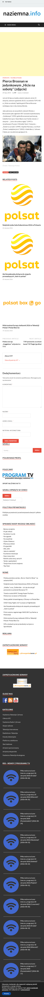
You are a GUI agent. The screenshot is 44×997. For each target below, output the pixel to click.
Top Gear (6, 566)
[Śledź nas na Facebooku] (5, 700)
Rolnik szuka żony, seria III (12, 558)
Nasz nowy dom (9, 556)
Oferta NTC (6, 78)
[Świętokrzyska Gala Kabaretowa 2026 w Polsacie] (22, 203)
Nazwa (6, 411)
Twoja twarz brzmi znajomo (13, 563)
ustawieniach (25, 990)
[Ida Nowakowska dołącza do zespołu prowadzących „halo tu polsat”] (22, 252)
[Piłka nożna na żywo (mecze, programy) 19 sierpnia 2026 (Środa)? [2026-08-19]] (11, 935)
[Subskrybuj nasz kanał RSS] (10, 700)
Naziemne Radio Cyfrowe (11, 722)
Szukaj (7, 496)
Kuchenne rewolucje (10, 554)
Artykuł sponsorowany (11, 748)
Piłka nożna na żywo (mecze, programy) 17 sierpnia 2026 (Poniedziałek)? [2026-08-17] (29, 968)
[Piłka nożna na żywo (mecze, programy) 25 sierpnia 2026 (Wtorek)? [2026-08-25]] (11, 806)
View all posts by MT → (12, 360)
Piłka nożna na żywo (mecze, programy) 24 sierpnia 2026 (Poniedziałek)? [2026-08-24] (29, 818)
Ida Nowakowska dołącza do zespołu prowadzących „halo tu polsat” (17, 275)
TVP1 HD (15, 172)
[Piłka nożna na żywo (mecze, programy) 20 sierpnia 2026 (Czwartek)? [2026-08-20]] (11, 913)
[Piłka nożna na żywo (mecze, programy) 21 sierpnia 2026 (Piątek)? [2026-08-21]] (11, 892)
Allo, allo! (6, 549)
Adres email (8, 421)
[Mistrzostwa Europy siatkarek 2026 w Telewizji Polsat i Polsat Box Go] (22, 304)
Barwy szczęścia (9, 529)
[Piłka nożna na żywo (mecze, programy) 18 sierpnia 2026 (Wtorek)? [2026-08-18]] (11, 956)
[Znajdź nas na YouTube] (15, 700)
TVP (10, 172)
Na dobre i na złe (9, 534)
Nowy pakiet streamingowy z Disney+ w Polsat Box (21, 599)
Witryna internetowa (12, 430)
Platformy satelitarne (10, 740)
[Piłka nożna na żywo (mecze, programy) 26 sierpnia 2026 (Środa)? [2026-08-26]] (11, 785)
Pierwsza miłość (9, 544)
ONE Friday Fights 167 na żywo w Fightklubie (20, 603)
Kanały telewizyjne (9, 737)
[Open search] (38, 25)
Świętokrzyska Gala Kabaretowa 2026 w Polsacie (22, 225)
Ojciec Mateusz (8, 541)
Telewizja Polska (16, 78)
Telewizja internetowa (10, 729)
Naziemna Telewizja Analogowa (14, 755)
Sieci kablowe (7, 744)
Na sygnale (7, 536)
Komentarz (8, 384)
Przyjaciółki (7, 546)
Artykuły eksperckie (10, 751)
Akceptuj (6, 993)
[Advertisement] (22, 54)
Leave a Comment (23, 93)
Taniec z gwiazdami (10, 561)
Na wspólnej (7, 539)
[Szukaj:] (22, 450)
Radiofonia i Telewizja (10, 733)
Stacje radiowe (8, 726)
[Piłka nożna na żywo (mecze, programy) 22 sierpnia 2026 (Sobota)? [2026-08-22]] (11, 870)
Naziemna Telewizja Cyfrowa (13, 715)
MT (15, 93)
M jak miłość (7, 531)
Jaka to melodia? (9, 551)
